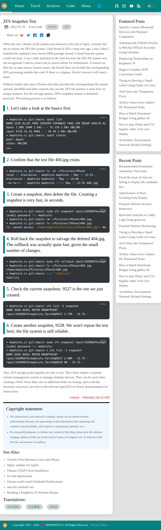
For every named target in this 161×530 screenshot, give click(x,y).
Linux (52, 26)
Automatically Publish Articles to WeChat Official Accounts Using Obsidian (138, 47)
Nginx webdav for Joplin (22, 465)
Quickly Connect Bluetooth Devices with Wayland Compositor (136, 32)
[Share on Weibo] (21, 35)
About (86, 6)
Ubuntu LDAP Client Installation (28, 470)
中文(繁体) (34, 506)
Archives (53, 6)
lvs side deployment (19, 476)
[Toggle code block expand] (101, 111)
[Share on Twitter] (28, 35)
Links (70, 6)
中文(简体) (13, 506)
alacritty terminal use (20, 487)
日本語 (53, 506)
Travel (35, 6)
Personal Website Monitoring (137, 226)
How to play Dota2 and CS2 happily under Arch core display (137, 129)
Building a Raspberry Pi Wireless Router (32, 492)
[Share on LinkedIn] (41, 35)
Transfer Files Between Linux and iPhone (33, 459)
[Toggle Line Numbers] (85, 111)
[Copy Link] (48, 35)
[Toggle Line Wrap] (93, 111)
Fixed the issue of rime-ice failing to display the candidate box (138, 182)
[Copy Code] (77, 111)
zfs (67, 26)
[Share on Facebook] (35, 35)
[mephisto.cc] (6, 6)
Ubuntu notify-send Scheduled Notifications (35, 481)
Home (19, 6)
